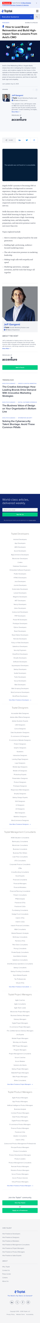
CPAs (20, 868)
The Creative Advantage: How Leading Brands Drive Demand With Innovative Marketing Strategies (19, 391)
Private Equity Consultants (20, 952)
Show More (15, 112)
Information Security (25, 418)
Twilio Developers (20, 677)
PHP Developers (20, 616)
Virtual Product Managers (20, 1182)
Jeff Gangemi (17, 95)
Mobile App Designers (20, 767)
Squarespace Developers (20, 665)
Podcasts (5, 23)
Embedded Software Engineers (20, 570)
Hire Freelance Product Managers (13, 1252)
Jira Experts (20, 1034)
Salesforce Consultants (20, 960)
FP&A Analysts (20, 899)
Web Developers (20, 685)
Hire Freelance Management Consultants (16, 1245)
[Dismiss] (36, 3)
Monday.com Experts (20, 1042)
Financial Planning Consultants (20, 891)
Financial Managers (20, 883)
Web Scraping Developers (20, 688)
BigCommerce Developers (20, 555)
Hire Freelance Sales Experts (11, 1255)
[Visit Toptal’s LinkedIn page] (12, 1302)
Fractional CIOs (20, 1132)
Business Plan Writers (20, 853)
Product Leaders (20, 1159)
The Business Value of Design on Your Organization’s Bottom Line (19, 408)
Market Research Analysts (20, 933)
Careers (5, 1277)
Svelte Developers (20, 673)
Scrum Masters (20, 1061)
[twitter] (26, 140)
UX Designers (20, 809)
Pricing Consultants (20, 948)
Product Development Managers (20, 1155)
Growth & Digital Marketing (27, 383)
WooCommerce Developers (20, 692)
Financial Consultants (20, 880)
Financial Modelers (20, 887)
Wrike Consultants (20, 1080)
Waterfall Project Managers (20, 1073)
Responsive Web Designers (20, 790)
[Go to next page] (36, 90)
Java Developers (20, 581)
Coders (20, 562)
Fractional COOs (20, 906)
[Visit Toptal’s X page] (17, 1302)
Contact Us (6, 1270)
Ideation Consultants (20, 1136)
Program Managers (20, 1050)
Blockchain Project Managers (20, 1012)
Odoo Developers (20, 608)
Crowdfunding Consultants (20, 872)
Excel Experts (20, 876)
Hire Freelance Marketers (10, 1241)
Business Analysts (20, 1109)
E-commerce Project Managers (20, 1027)
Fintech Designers (20, 744)
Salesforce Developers (20, 646)
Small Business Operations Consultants (20, 964)
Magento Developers (20, 597)
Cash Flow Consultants (20, 857)
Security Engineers (20, 650)
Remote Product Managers (20, 1166)
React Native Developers (20, 635)
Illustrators (20, 751)
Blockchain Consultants (20, 845)
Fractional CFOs (20, 903)
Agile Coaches (20, 1000)
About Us (5, 1281)
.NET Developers (20, 600)
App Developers (20, 543)
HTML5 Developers (20, 578)
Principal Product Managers (20, 1147)
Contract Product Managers (20, 1113)
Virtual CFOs (20, 983)
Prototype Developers (20, 623)
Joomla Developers (20, 585)
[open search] (37, 17)
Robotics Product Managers (20, 1170)
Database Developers (20, 566)
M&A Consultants (20, 929)
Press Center (6, 1274)
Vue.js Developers (20, 681)
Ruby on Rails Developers (20, 642)
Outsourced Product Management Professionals (20, 1143)
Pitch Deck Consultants (20, 945)
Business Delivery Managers (20, 1015)
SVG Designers (20, 801)
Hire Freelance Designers (10, 1237)
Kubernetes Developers (20, 589)
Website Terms (20, 1314)
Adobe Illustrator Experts (20, 721)
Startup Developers (20, 669)
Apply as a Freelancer (20, 1210)
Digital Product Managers (20, 1121)
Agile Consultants (20, 1004)
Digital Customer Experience (27, 402)
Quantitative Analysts (20, 956)
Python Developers (20, 627)
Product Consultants (20, 1151)
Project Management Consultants (20, 1054)
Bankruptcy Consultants (20, 841)
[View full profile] (6, 98)
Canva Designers (20, 729)
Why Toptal (6, 1267)
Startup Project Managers (20, 1069)
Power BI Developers (20, 620)
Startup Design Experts (20, 797)
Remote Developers (20, 639)
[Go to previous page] (33, 90)
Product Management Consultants (20, 1163)
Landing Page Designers (20, 759)
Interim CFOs (20, 918)
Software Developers (20, 662)
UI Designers (20, 805)
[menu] (37, 11)
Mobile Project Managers (20, 1038)
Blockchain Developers (20, 558)
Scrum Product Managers (20, 1174)
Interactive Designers (20, 755)
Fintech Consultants (20, 895)
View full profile (20, 304)
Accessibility (29, 1314)
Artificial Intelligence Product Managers (20, 1105)
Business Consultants (20, 849)
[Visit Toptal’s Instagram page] (28, 1302)
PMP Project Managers (20, 1046)
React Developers (20, 631)
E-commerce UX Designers (20, 736)
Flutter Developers (20, 574)
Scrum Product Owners (20, 1178)
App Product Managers (20, 1101)
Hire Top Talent (20, 1203)
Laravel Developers (20, 593)
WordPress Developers (20, 696)
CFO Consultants (20, 860)
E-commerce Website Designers (20, 740)
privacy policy (32, 520)
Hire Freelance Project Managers (13, 1248)
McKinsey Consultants (20, 937)
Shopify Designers (20, 794)
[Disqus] (20, 463)
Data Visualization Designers (20, 732)
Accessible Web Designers (20, 713)
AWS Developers (20, 547)
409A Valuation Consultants (20, 838)
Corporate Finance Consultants (20, 864)
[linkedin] (19, 140)
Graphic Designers (20, 748)
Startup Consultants (20, 967)
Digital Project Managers (20, 1023)
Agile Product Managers (20, 1098)
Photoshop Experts (20, 774)
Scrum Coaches (20, 1057)
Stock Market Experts (20, 975)
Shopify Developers (20, 658)
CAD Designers (20, 725)
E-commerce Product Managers (20, 1124)
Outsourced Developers (20, 612)
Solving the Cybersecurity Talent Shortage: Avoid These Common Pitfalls (18, 424)
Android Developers (20, 539)
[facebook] (34, 140)
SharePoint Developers (20, 654)
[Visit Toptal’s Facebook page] (23, 1302)
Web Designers (20, 813)
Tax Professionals (20, 979)
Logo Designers (20, 763)
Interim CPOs (20, 1140)
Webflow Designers (20, 816)
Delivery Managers (20, 1019)
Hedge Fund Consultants (20, 914)
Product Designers (20, 782)
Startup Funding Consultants (20, 971)
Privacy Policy (11, 1314)
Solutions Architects (20, 1065)
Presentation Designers (20, 778)
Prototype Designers (20, 786)
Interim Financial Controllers (20, 925)
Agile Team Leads (20, 1008)
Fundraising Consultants (20, 910)
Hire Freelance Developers (11, 1234)
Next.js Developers (20, 604)
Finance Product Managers (20, 1128)
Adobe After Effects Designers (20, 717)
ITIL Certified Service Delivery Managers (20, 1031)
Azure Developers (20, 551)
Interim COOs (20, 922)
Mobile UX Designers (20, 771)
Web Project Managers (20, 1076)
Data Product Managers (20, 1117)
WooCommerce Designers (20, 820)
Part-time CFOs (20, 941)
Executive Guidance (10, 16)
